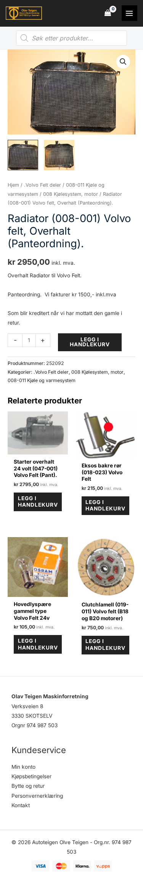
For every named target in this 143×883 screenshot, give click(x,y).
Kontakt (20, 805)
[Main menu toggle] (129, 13)
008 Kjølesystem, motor (70, 194)
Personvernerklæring (37, 796)
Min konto (23, 767)
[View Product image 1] (23, 155)
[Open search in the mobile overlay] (71, 38)
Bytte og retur (28, 786)
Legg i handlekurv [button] (38, 501)
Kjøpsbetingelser (31, 776)
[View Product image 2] (59, 155)
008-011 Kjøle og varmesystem (42, 380)
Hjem (13, 185)
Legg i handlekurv (90, 342)
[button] (123, 62)
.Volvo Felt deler (42, 185)
